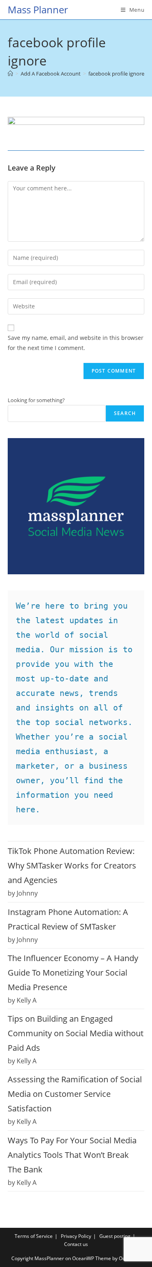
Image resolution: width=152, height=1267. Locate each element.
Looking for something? (36, 400)
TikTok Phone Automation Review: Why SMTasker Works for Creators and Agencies (72, 865)
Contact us (76, 1244)
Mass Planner (38, 9)
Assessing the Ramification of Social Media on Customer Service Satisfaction (75, 1094)
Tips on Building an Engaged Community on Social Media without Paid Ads (75, 1033)
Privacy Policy (76, 1236)
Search (125, 413)
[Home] (10, 73)
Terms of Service (34, 1236)
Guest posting (115, 1236)
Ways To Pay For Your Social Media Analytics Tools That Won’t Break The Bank (72, 1155)
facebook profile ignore (116, 73)
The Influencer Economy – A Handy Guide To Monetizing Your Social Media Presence (73, 973)
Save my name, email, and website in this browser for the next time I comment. (75, 343)
